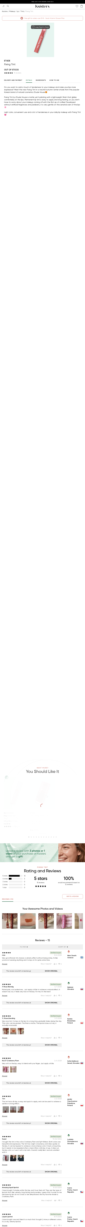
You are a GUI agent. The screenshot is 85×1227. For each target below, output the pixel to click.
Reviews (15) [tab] (7, 899)
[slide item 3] (34, 837)
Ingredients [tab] (41, 80)
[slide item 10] (51, 837)
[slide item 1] (29, 837)
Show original (51, 971)
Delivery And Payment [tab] (13, 80)
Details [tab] (29, 80)
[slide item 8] (46, 837)
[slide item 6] (41, 837)
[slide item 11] (53, 837)
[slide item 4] (36, 837)
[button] (10, 921)
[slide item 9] (48, 837)
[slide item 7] (43, 837)
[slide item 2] (31, 837)
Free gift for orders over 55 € (43, 1)
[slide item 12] (56, 837)
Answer (4, 964)
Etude (7, 60)
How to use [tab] (54, 80)
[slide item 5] (38, 837)
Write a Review (73, 896)
